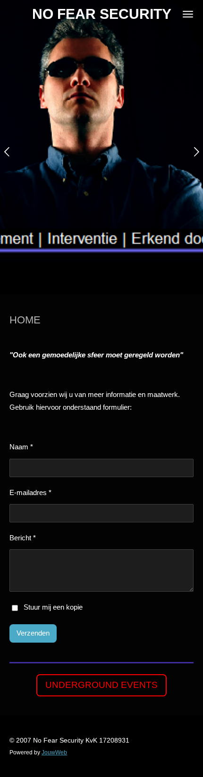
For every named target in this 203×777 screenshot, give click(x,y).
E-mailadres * (30, 492)
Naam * (21, 447)
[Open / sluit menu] (188, 14)
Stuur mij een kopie (53, 607)
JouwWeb (54, 752)
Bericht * (22, 538)
